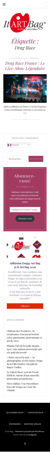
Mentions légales (32, 424)
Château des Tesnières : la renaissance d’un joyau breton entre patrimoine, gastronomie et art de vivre (24, 335)
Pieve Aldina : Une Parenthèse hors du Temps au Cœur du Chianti (22, 387)
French (15, 144)
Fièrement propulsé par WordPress (29, 431)
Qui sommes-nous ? (15, 412)
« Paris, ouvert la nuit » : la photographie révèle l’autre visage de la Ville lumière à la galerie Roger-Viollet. (25, 362)
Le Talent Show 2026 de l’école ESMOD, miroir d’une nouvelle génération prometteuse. (23, 375)
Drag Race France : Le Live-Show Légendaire (25, 65)
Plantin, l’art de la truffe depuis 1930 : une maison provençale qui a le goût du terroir (24, 349)
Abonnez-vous (25, 218)
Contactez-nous (35, 412)
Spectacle (34, 58)
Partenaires (14, 424)
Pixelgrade (32, 434)
